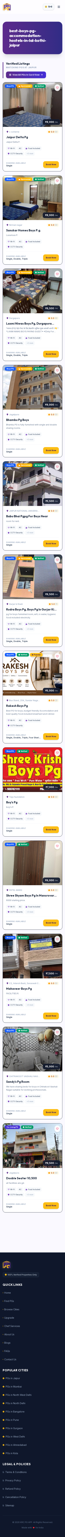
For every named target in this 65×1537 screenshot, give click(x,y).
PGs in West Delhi (15, 1436)
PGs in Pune (12, 1419)
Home (7, 1292)
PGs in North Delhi (15, 1403)
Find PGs (9, 1301)
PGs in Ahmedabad (16, 1444)
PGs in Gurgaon (14, 1428)
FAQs (7, 1351)
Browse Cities (11, 1309)
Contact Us (10, 1359)
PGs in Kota (12, 1453)
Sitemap (9, 1505)
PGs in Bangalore (15, 1411)
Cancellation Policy (15, 1497)
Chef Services (12, 1326)
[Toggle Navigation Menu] (59, 7)
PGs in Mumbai (14, 1386)
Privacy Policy (13, 1480)
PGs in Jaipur (13, 1378)
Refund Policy (13, 1488)
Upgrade (9, 1317)
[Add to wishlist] (57, 87)
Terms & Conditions (16, 1472)
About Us (9, 1334)
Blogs (7, 1342)
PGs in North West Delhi (19, 1394)
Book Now (51, 164)
